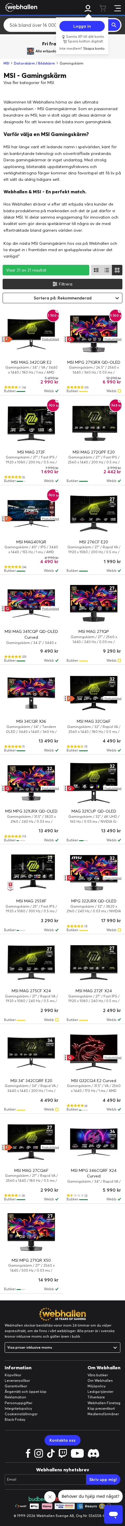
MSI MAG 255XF (31, 901)
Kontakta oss (62, 1440)
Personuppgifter (18, 1403)
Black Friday (15, 1419)
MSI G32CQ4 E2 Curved (93, 1080)
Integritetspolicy (18, 1408)
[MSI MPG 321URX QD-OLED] (31, 783)
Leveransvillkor (17, 1380)
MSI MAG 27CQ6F (31, 1170)
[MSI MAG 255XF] (31, 873)
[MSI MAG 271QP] (94, 603)
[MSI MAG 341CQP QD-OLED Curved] (31, 603)
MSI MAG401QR (31, 542)
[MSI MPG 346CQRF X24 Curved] (94, 1142)
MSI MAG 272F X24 (94, 990)
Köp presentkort (101, 1408)
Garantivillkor (16, 1386)
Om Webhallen (100, 1380)
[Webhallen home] (20, 7)
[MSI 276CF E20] (94, 514)
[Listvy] (96, 270)
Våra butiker (98, 1375)
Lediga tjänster (100, 1391)
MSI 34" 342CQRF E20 (31, 1080)
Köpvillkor (13, 1375)
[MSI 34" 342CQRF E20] (31, 1052)
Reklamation (15, 1397)
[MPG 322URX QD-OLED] (94, 873)
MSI (6, 63)
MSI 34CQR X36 (31, 721)
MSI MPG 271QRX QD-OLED (93, 362)
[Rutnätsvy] (117, 270)
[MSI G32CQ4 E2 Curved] (94, 1052)
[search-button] (114, 25)
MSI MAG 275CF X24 (31, 990)
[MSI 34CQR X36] (31, 693)
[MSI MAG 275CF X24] (31, 962)
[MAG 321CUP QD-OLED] (94, 783)
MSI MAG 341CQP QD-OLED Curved (31, 634)
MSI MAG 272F (31, 452)
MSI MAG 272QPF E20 (94, 452)
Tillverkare (96, 1397)
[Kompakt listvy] (106, 270)
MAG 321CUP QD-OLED (94, 811)
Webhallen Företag (104, 1403)
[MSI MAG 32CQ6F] (94, 693)
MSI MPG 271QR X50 (31, 1260)
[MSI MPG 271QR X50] (31, 1232)
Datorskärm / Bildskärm (34, 63)
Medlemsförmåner (103, 1414)
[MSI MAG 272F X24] (94, 962)
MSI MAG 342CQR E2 (31, 362)
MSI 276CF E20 (93, 542)
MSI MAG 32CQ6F (94, 721)
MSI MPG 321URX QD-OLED (31, 811)
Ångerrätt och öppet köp (26, 1391)
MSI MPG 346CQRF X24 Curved (94, 1173)
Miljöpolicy (97, 1386)
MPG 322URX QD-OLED (94, 901)
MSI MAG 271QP (93, 631)
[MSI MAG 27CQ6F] (31, 1142)
